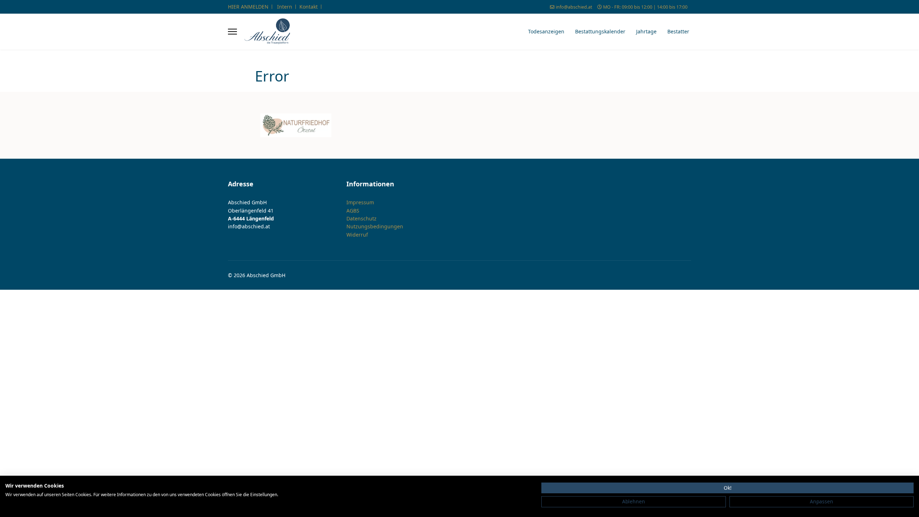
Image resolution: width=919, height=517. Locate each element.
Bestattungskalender (600, 31)
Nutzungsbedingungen (374, 226)
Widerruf (357, 234)
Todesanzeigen (546, 31)
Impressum (360, 202)
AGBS (352, 210)
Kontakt (308, 6)
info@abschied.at (574, 7)
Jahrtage (646, 31)
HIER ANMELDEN (248, 6)
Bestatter (678, 31)
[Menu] (232, 32)
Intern (284, 6)
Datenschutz (361, 218)
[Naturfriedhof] (295, 125)
